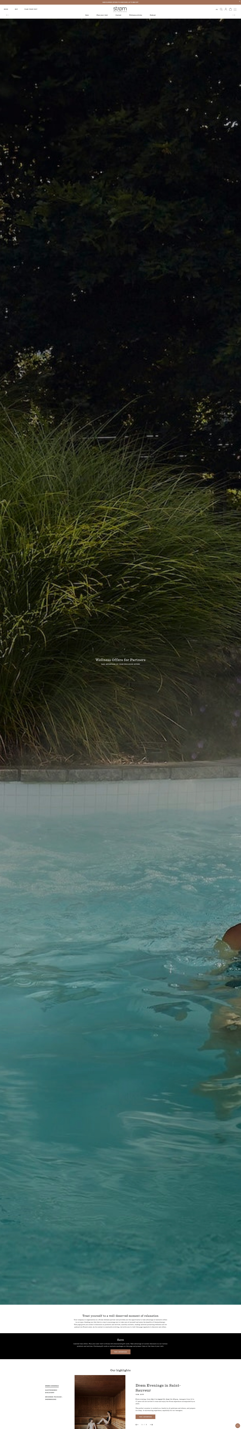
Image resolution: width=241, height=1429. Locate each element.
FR (217, 9)
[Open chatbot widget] (237, 1425)
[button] (221, 9)
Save (87, 15)
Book (6, 9)
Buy (16, 9)
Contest (118, 15)
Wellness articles (135, 15)
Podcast (153, 15)
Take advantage (145, 1417)
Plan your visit (31, 9)
